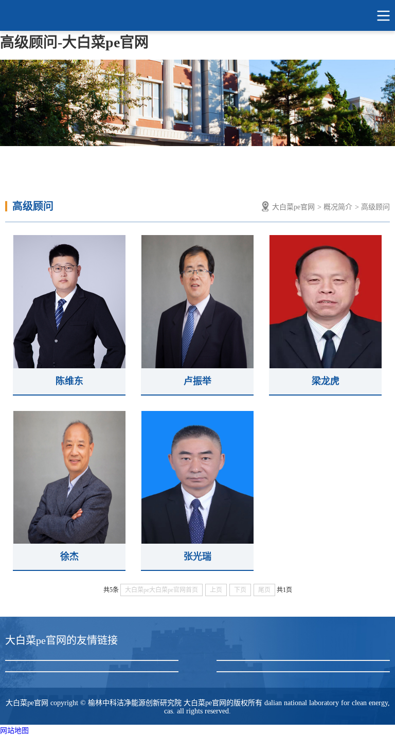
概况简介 (338, 207)
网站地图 (14, 730)
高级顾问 (375, 207)
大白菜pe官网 (197, 15)
